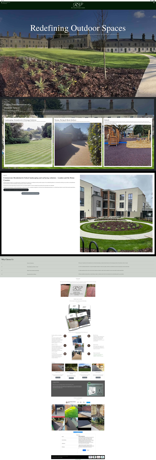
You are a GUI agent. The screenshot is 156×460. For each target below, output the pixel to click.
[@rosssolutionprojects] (67, 402)
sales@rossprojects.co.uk (6, 2)
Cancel (88, 450)
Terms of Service (63, 456)
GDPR (67, 456)
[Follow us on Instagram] (1, 0)
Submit (84, 450)
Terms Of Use (53, 456)
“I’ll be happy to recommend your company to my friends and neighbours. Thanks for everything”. (98, 355)
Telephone (63, 443)
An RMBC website (78, 459)
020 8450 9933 (4, 3)
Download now (55, 389)
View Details (58, 377)
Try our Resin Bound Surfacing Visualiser (30, 193)
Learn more (16, 189)
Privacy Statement (58, 456)
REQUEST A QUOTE (78, 0)
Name (63, 436)
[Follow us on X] (3, 0)
